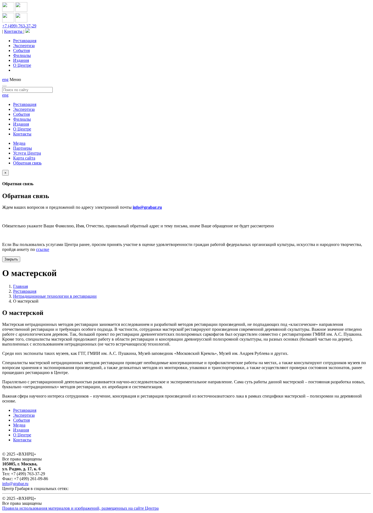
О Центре (22, 65)
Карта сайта (24, 158)
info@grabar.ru (147, 207)
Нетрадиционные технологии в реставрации (55, 296)
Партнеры (22, 148)
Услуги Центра (27, 153)
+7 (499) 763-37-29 (19, 26)
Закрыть (11, 259)
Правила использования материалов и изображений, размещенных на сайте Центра (80, 508)
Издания (21, 60)
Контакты (13, 31)
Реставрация (24, 40)
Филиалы (22, 55)
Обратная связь (27, 163)
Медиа (19, 143)
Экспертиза (24, 45)
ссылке (42, 249)
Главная (20, 286)
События (21, 50)
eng (5, 79)
